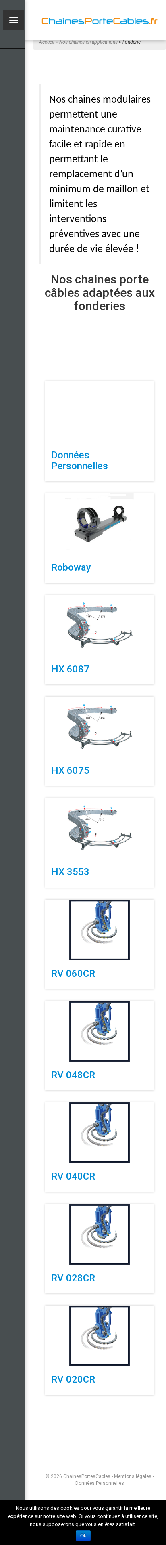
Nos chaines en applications (88, 42)
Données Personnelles (99, 1483)
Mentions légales (132, 1476)
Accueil (46, 42)
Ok (83, 1536)
